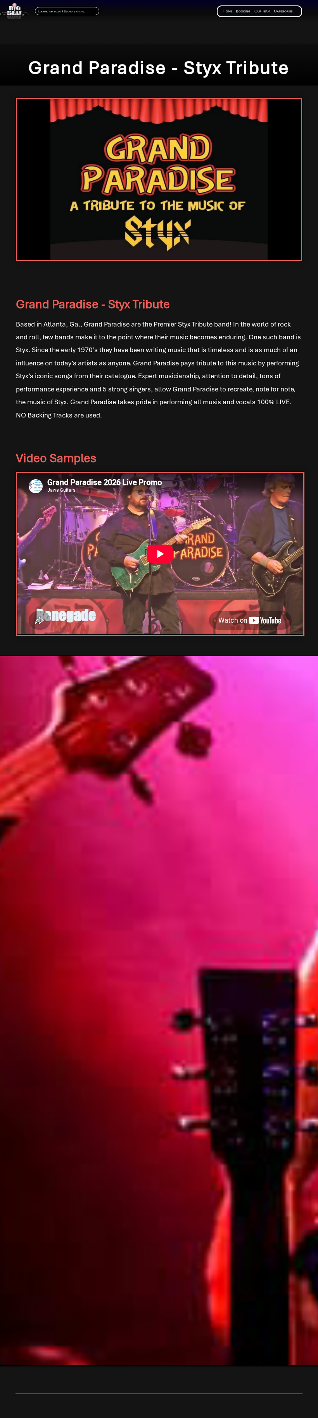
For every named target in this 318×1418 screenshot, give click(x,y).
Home (227, 11)
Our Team (262, 11)
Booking (243, 11)
